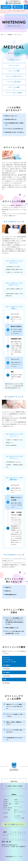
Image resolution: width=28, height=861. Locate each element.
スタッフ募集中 (15, 824)
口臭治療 (5, 817)
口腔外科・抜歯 (7, 803)
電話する (6, 7)
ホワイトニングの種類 (14, 70)
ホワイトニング (18, 806)
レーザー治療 (6, 809)
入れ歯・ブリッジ (18, 801)
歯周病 (16, 799)
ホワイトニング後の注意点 (14, 81)
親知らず (16, 809)
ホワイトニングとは (14, 65)
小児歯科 (16, 803)
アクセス (18, 7)
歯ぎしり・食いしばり (19, 813)
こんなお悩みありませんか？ (14, 60)
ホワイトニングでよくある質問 (14, 92)
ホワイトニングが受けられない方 (14, 76)
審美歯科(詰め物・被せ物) (7, 806)
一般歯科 (5, 799)
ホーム (4, 34)
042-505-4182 (15, 786)
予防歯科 (5, 801)
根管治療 (5, 813)
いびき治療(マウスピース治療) (19, 817)
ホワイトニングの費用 (14, 87)
